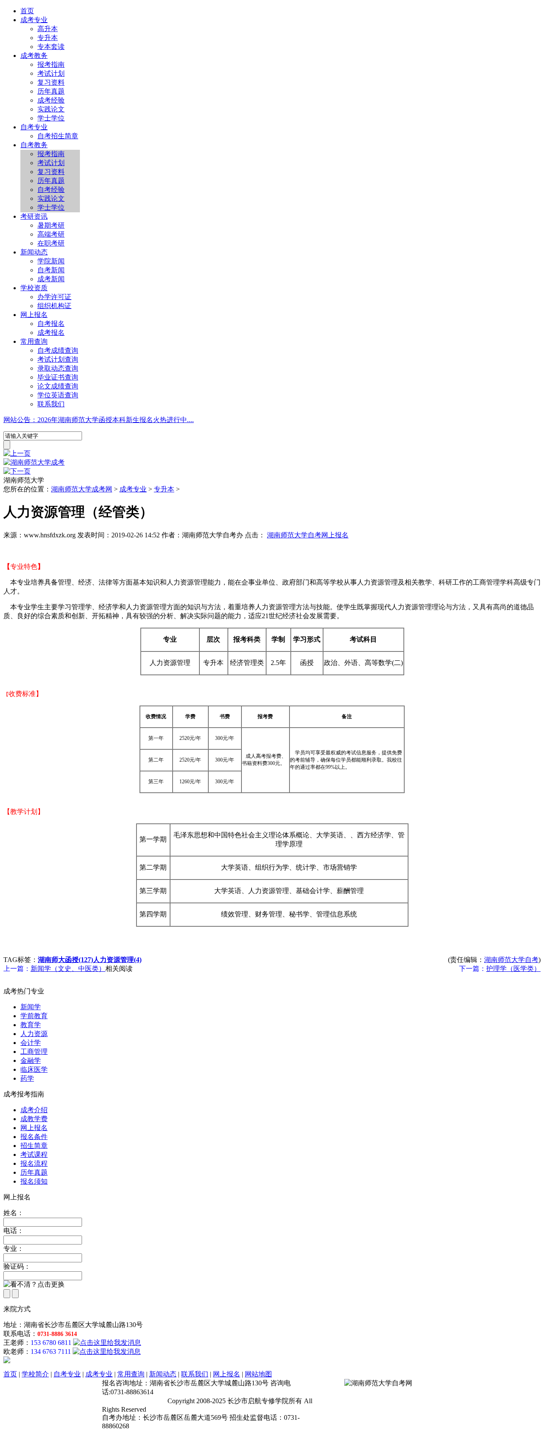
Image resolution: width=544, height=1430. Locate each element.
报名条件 (34, 1136)
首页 (27, 10)
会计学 (30, 1042)
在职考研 (51, 243)
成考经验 (51, 100)
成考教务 (34, 55)
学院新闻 (51, 261)
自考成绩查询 (57, 350)
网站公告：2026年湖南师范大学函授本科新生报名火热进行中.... (98, 419)
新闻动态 (34, 252)
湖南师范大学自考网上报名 (307, 535)
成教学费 (34, 1118)
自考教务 (34, 144)
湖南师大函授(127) (65, 959)
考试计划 (51, 73)
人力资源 (34, 1033)
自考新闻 (51, 270)
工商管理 (34, 1051)
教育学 (30, 1024)
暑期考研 (51, 225)
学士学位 (51, 118)
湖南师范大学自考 (511, 959)
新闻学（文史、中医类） (68, 968)
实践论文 (51, 109)
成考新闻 (51, 279)
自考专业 (34, 127)
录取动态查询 (57, 368)
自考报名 (51, 323)
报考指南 (51, 64)
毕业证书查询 (57, 377)
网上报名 (34, 314)
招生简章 (34, 1145)
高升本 (47, 28)
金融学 (30, 1060)
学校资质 (34, 287)
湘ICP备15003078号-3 (134, 1400)
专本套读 (51, 46)
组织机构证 (54, 305)
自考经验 (51, 189)
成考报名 (51, 332)
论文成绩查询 (57, 386)
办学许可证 (54, 296)
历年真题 (51, 91)
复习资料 (51, 82)
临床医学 (34, 1069)
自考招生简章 (57, 136)
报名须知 (34, 1181)
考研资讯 (34, 216)
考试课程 (34, 1154)
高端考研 (51, 234)
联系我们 (51, 404)
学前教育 (34, 1015)
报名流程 (34, 1163)
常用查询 (34, 341)
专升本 (47, 37)
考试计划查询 (57, 359)
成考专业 (34, 19)
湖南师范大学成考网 (81, 489)
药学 (27, 1078)
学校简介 (35, 1374)
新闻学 (30, 1006)
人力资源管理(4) (117, 959)
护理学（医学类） (513, 968)
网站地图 (258, 1374)
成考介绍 (34, 1109)
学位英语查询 (57, 395)
